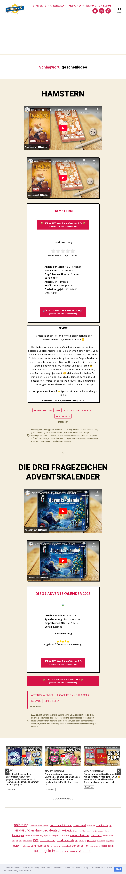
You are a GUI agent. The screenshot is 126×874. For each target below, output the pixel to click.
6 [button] (64, 798)
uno (57, 851)
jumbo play (90, 831)
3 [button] (58, 798)
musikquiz (65, 836)
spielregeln (107, 845)
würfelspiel (58, 441)
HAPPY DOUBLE (16, 770)
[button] (33, 870)
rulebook (26, 846)
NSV (58, 410)
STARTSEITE (39, 5)
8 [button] (68, 798)
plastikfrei (54, 438)
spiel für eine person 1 (56, 724)
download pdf (91, 826)
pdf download (47, 840)
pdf (32, 438)
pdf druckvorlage (42, 438)
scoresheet (66, 846)
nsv (80, 435)
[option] (24, 769)
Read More (11, 789)
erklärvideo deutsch (81, 429)
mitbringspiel (36, 435)
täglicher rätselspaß (88, 724)
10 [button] (72, 798)
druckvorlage (103, 825)
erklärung (68, 429)
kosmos (53, 721)
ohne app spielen (108, 836)
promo (62, 438)
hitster (75, 831)
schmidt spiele (56, 846)
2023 (33, 715)
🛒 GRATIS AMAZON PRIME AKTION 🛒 (63, 312)
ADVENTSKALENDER (42, 695)
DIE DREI (70, 715)
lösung (66, 721)
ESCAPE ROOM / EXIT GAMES (73, 695)
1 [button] (53, 798)
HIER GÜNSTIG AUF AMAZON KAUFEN (63, 662)
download (59, 429)
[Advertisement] (63, 36)
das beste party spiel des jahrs (39, 826)
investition (77, 432)
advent (39, 715)
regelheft (110, 841)
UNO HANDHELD (55, 770)
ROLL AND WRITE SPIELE (77, 410)
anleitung (35, 429)
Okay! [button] (118, 869)
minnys (86, 432)
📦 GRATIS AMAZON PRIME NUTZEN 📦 (63, 681)
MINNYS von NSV (43, 410)
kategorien (28, 836)
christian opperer (46, 429)
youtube (67, 441)
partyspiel (15, 841)
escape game (63, 718)
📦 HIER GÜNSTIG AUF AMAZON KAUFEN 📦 (63, 224)
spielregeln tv (46, 441)
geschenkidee (37, 432)
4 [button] (60, 798)
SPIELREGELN (57, 5)
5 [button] (62, 798)
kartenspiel (18, 835)
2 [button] (55, 798)
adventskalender (50, 715)
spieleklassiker (95, 846)
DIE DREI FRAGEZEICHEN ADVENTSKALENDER (63, 472)
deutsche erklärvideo (61, 825)
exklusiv (93, 429)
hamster (60, 432)
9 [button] (70, 798)
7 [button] (66, 798)
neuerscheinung (64, 435)
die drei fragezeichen (84, 715)
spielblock (35, 441)
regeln (68, 438)
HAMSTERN (63, 93)
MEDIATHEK (75, 5)
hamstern (68, 432)
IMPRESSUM (104, 5)
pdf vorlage (82, 841)
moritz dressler (49, 435)
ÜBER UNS (91, 5)
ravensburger (101, 841)
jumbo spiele (99, 831)
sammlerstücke (79, 438)
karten (107, 831)
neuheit (74, 435)
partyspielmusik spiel (25, 841)
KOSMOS (36, 701)
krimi (60, 721)
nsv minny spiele (89, 435)
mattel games (55, 835)
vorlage (64, 851)
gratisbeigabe (50, 432)
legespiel (44, 835)
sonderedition (92, 438)
